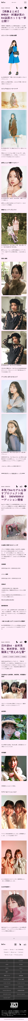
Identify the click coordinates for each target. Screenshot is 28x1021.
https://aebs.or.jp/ (10, 1015)
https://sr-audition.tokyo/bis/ (7, 599)
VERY (7, 964)
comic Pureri (7, 983)
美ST (7, 971)
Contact (20, 952)
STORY (21, 964)
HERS (7, 968)
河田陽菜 (23, 656)
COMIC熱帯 (21, 979)
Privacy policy (19, 954)
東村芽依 (17, 656)
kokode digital (21, 994)
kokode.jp (21, 986)
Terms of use (8, 954)
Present (6, 952)
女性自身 (21, 975)
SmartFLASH (7, 979)
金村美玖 (5, 656)
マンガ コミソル (21, 983)
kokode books (7, 994)
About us (13, 952)
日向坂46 (11, 656)
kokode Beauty (7, 990)
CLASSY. (21, 960)
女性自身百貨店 (21, 990)
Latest (6, 949)
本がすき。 (7, 986)
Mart (21, 968)
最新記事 (14, 473)
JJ (7, 960)
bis (21, 971)
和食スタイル (7, 975)
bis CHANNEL (20, 949)
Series (12, 949)
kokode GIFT (7, 997)
